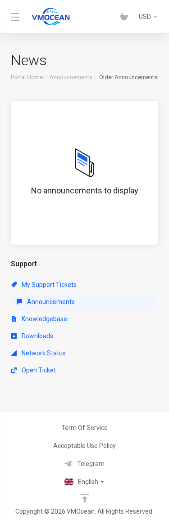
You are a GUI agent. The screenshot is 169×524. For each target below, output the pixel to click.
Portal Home (27, 77)
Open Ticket (38, 370)
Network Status (43, 353)
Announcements (71, 77)
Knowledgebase (43, 318)
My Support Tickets (48, 284)
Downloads (36, 336)
